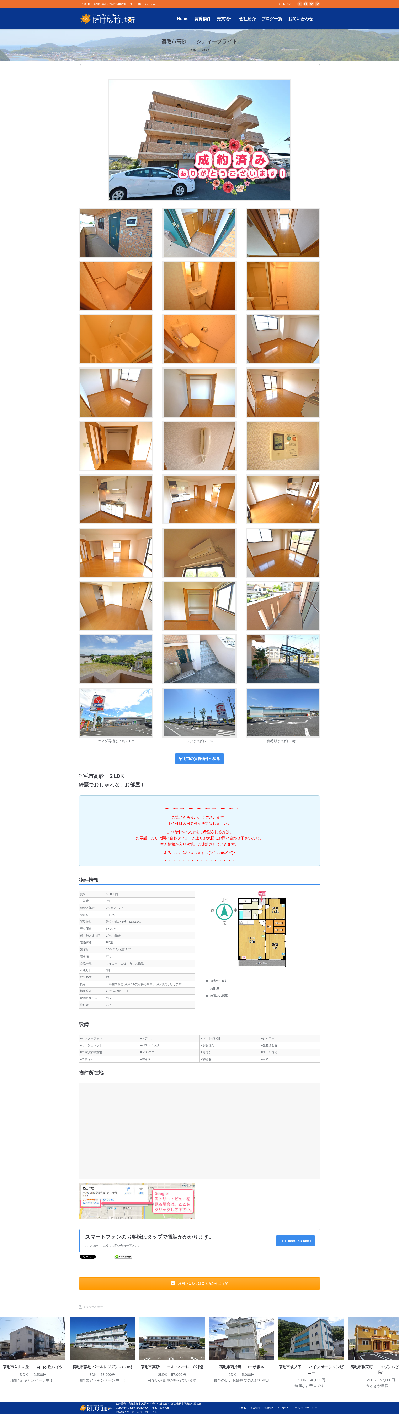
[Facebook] (299, 3)
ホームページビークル (144, 1411)
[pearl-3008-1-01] (102, 1338)
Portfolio (205, 49)
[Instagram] (305, 3)
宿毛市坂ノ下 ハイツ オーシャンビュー (311, 1369)
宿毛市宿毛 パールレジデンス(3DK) (102, 1367)
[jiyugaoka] (32, 1338)
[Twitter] (311, 3)
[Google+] (317, 3)
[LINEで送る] (123, 1256)
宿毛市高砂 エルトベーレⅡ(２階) (172, 1367)
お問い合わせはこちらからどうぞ (202, 1283)
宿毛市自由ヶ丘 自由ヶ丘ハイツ (33, 1367)
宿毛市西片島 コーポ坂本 (241, 1367)
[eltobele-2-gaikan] (172, 1338)
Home (192, 49)
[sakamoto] (241, 1338)
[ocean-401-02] (311, 1338)
